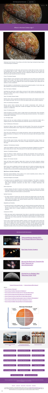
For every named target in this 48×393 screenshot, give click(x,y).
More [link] (42, 5)
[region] (24, 2)
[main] (24, 27)
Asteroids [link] (28, 5)
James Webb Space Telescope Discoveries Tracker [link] (12, 5)
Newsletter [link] (22, 5)
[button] (46, 5)
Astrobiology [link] (35, 5)
